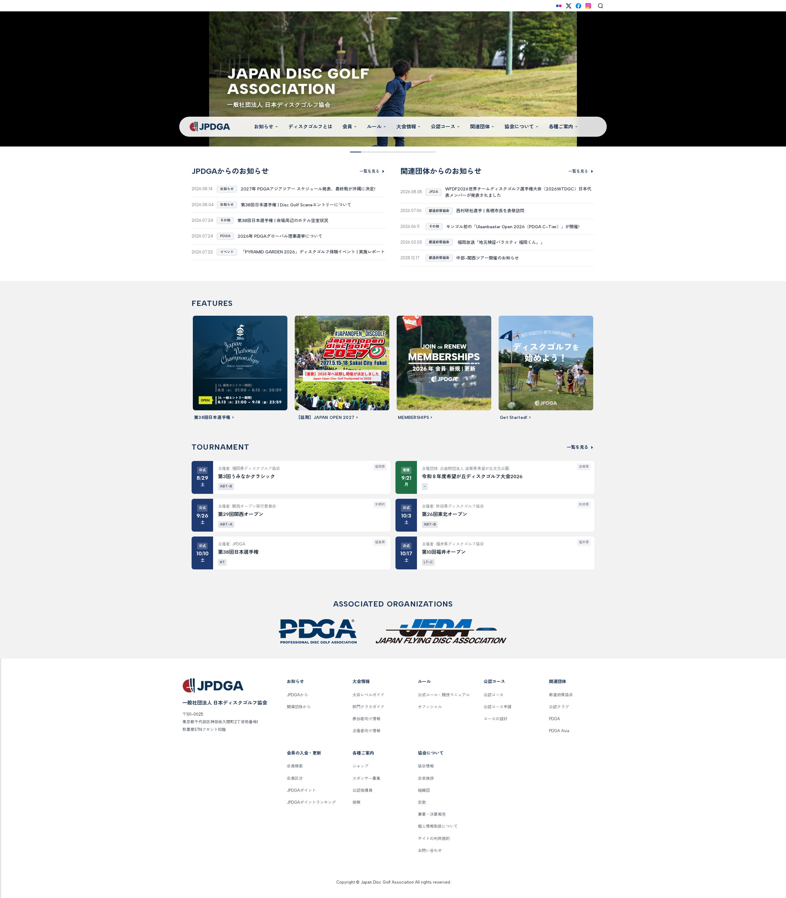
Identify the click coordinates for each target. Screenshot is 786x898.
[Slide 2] (363, 152)
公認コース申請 (498, 707)
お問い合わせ (430, 850)
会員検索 (295, 766)
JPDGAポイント (301, 790)
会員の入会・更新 (304, 753)
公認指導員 (362, 790)
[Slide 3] (371, 152)
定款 (422, 802)
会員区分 (295, 778)
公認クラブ (559, 707)
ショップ (360, 766)
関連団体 (480, 127)
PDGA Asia (559, 730)
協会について (519, 127)
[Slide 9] (423, 152)
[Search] (600, 6)
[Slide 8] (414, 152)
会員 (347, 127)
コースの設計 (496, 718)
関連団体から (299, 707)
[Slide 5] (388, 152)
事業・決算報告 (432, 814)
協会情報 (426, 766)
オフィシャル (430, 707)
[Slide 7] (406, 152)
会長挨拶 (426, 778)
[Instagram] (588, 6)
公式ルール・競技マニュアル (444, 695)
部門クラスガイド (368, 707)
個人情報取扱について (438, 826)
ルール (374, 127)
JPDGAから (297, 695)
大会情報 (406, 127)
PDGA (554, 718)
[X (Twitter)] (568, 6)
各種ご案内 (561, 127)
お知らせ (264, 127)
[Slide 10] (431, 152)
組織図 (424, 790)
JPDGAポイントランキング (311, 802)
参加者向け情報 (366, 718)
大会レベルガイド (368, 695)
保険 (356, 802)
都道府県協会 (561, 695)
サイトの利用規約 (434, 838)
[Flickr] (558, 6)
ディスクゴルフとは (310, 127)
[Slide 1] (354, 152)
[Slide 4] (380, 152)
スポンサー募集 (366, 778)
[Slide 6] (397, 152)
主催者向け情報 (366, 730)
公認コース (443, 127)
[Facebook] (578, 6)
